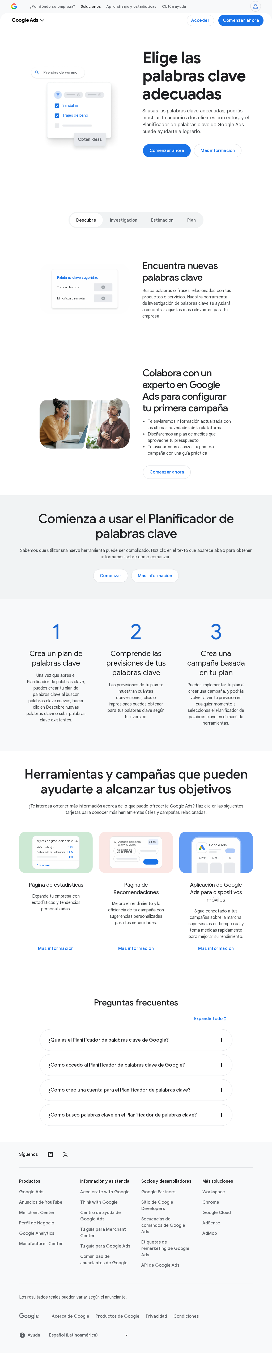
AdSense (211, 1223)
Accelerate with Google (105, 1192)
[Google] (29, 1316)
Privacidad (156, 1316)
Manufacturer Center (41, 1243)
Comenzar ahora (241, 20)
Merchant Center (37, 1212)
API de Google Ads (160, 1265)
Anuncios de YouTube (40, 1202)
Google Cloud (216, 1212)
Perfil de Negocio (36, 1223)
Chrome (210, 1202)
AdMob (209, 1233)
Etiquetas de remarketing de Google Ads (165, 1249)
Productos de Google (117, 1316)
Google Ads (31, 1192)
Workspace (213, 1192)
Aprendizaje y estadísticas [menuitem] (131, 6)
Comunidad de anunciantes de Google (104, 1260)
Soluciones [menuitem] (91, 6)
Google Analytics (36, 1233)
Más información (56, 948)
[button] (136, 1040)
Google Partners (158, 1192)
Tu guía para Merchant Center (103, 1232)
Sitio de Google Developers (157, 1205)
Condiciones (186, 1316)
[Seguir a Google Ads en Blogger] (50, 1154)
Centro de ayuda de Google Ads (100, 1216)
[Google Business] (14, 6)
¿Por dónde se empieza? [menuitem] (52, 6)
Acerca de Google (70, 1316)
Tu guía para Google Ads (105, 1246)
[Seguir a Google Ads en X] (65, 1154)
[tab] (86, 220)
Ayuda (34, 1335)
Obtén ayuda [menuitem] (174, 6)
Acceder (200, 20)
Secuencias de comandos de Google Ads (163, 1225)
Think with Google (99, 1202)
